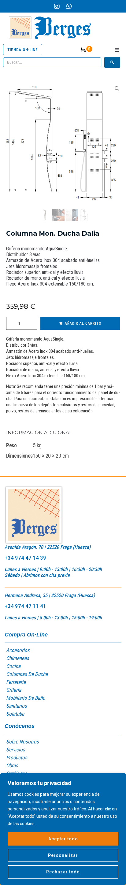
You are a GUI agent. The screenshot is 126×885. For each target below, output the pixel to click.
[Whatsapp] (69, 6)
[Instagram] (57, 6)
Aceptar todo (63, 838)
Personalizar (63, 855)
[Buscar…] (52, 62)
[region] (63, 829)
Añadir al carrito (83, 323)
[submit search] (112, 62)
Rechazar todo (63, 871)
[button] (116, 49)
